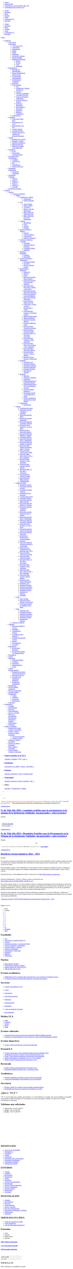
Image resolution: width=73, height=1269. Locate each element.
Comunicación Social (26, 408)
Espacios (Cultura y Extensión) (14, 744)
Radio (6, 1020)
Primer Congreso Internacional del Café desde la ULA (21, 1060)
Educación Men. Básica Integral (25, 478)
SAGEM (15, 187)
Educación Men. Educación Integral (29, 349)
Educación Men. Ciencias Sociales (29, 330)
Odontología (19, 114)
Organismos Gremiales (12, 176)
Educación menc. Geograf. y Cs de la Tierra (25, 525)
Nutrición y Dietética (30, 377)
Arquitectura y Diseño (26, 197)
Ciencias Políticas (29, 234)
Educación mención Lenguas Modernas (29, 295)
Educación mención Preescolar (26, 533)
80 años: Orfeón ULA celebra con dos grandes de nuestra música (24, 1087)
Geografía (27, 263)
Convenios (11, 702)
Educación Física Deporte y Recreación (30, 358)
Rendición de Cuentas (18, 139)
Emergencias (8, 993)
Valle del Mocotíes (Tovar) (13, 969)
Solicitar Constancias (11, 774)
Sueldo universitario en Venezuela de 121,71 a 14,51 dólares (23, 1058)
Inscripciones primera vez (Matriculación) (18, 652)
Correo (7, 2)
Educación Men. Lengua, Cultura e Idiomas (29, 353)
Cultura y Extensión (11, 726)
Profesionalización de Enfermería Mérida (30, 381)
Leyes (14, 151)
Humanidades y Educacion (24, 269)
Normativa (11, 724)
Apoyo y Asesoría (13, 713)
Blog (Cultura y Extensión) (13, 747)
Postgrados (11, 658)
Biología (26, 228)
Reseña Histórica (17, 58)
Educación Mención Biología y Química (26, 434)
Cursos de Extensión (18, 736)
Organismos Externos (14, 189)
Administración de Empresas (29, 245)
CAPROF (15, 160)
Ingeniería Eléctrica (29, 364)
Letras (25, 275)
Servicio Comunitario (14, 690)
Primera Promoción (9, 1242)
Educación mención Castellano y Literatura (26, 411)
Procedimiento (16, 643)
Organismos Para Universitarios (13, 157)
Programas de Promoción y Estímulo (12, 719)
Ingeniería (19, 110)
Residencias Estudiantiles (16, 683)
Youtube (7, 16)
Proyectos (11, 709)
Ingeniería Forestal (29, 262)
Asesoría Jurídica (13, 692)
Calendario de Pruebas (16, 632)
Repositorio (8, 1006)
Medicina (19, 112)
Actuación (27, 207)
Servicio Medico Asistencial (13, 688)
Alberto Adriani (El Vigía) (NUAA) (15, 967)
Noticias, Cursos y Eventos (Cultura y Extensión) (14, 733)
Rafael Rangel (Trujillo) (12, 964)
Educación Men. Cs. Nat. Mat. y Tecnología (30, 335)
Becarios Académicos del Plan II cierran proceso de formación (23, 1077)
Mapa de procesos (17, 144)
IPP (13, 163)
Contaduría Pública (29, 248)
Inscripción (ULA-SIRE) (12, 766)
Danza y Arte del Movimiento (29, 210)
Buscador (7, 21)
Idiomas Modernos (29, 318)
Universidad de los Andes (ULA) (15, 7)
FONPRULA (16, 165)
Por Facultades (16, 85)
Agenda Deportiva (17, 131)
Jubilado (23, 788)
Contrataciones (15, 788)
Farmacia (26, 255)
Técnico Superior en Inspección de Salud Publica (30, 399)
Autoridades (15, 47)
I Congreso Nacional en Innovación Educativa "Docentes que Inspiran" (26, 978)
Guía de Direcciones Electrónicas (15, 1225)
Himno (18, 61)
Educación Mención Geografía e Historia (26, 422)
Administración (24, 481)
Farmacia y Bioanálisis (19, 104)
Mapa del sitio (9, 4)
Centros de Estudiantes (15, 172)
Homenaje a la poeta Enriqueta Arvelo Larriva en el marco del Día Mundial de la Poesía (31, 1037)
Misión (14, 51)
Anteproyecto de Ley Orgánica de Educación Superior (18, 134)
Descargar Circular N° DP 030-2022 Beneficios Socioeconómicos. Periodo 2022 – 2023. (27, 899)
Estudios (7, 190)
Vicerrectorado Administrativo (16, 77)
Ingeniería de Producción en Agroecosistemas (25, 537)
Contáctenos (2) (9, 19)
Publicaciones (12, 723)
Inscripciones (12, 646)
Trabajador (9, 778)
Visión (14, 52)
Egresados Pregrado (9, 1246)
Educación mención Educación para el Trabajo (26, 513)
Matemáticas (27, 223)
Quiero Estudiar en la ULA (15, 756)
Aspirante (7, 759)
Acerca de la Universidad (12, 43)
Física (25, 224)
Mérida (18, 195)
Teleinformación (9, 1003)
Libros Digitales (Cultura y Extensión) (14, 751)
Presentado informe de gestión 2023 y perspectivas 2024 (21, 1069)
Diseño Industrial (29, 200)
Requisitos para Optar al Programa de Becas (18, 672)
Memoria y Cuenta (17, 141)
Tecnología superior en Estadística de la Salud (29, 394)
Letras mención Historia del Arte (28, 302)
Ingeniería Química (29, 369)
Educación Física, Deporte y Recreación (26, 601)
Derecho (26, 233)
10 (5, 927)
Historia (26, 274)
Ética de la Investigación (12, 715)
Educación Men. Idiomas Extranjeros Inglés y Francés (26, 447)
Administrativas (5, 806)
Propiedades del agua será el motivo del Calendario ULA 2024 (23, 1089)
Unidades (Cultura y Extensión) (14, 740)
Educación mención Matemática (29, 298)
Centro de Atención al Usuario (14, 1009)
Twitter (7, 10)
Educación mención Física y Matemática (26, 518)
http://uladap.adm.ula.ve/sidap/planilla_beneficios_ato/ (17, 881)
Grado (14, 667)
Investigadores (12, 707)
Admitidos (15, 629)
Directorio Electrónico (11, 996)
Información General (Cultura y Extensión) (14, 729)
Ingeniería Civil (28, 362)
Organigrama (16, 49)
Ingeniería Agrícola (25, 485)
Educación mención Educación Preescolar (30, 291)
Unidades (11, 706)
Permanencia (12, 655)
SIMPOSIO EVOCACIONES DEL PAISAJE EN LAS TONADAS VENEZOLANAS (31, 977)
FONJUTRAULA (17, 166)
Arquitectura (27, 199)
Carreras (10, 192)
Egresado (7, 788)
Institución (8, 40)
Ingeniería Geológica (30, 365)
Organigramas (16, 115)
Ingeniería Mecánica (30, 367)
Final (6, 931)
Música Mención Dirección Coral (29, 213)
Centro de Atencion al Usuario (14, 1221)
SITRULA (15, 185)
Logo (17, 64)
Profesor (8, 770)
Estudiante (9, 763)
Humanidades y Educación (20, 108)
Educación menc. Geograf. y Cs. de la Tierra (26, 426)
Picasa (6, 1025)
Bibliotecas (8, 999)
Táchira (18, 406)
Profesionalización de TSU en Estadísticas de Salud (30, 386)
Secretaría (15, 83)
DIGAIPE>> (30, 766)
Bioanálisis (27, 257)
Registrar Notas (28, 774)
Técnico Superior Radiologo (29, 390)
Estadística (27, 250)
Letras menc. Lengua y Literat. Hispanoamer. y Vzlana (30, 307)
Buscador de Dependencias (16, 70)
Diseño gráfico (28, 206)
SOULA (14, 183)
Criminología (27, 236)
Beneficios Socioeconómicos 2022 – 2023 (20, 854)
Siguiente (7, 929)
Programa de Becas (18, 675)
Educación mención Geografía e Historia (26, 521)
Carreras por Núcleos (18, 194)
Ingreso (14, 641)
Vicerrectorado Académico (16, 80)
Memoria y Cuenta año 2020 (53, 801)
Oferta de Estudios (17, 660)
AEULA (14, 180)
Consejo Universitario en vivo (14, 987)
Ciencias (18, 92)
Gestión (10, 137)
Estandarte (19, 66)
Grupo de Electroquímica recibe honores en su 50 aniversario (23, 1079)
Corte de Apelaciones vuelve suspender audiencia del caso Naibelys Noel (26, 1053)
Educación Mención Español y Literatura (26, 443)
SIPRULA (15, 182)
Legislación (11, 149)
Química (26, 226)
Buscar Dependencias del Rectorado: (18, 74)
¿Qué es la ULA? (17, 46)
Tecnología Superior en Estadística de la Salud (26, 605)
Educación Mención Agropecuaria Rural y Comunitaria (26, 544)
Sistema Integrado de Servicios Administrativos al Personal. (25, 801)
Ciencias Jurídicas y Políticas (13, 947)
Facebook (7, 12)
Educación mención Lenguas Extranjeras (26, 530)
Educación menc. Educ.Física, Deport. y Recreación (30, 287)
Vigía (17, 609)
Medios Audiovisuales (30, 316)
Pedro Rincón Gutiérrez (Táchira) (15, 965)
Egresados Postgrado (9, 1249)
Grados (10, 656)
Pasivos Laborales (23, 781)
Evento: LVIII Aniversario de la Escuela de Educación (21, 1045)
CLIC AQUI (44, 846)
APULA (14, 178)
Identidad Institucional (18, 59)
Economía (27, 243)
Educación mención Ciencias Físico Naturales (29, 282)
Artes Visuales (28, 204)
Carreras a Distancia (18, 622)
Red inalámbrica (9, 1012)
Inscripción (15, 663)
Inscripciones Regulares (16, 649)
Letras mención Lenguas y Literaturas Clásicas (30, 312)
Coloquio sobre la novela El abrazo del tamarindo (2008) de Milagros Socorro (28, 1035)
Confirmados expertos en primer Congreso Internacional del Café (24, 1054)
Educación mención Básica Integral (29, 278)
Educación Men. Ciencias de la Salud (30, 327)
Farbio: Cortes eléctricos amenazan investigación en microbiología (24, 1056)
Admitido (14, 759)
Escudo (18, 63)
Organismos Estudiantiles (12, 169)
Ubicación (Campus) (18, 56)
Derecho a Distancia (30, 238)
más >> (25, 759)
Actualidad (11, 117)
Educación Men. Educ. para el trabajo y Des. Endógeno (30, 345)
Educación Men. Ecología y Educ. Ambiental (29, 340)
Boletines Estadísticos (18, 143)
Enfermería (27, 379)
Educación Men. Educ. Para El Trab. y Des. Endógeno (26, 455)
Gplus (6, 17)
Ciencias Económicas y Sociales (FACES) (22, 94)
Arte (17, 86)
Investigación (12, 685)
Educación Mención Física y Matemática (26, 439)
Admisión (11, 624)
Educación (27, 272)
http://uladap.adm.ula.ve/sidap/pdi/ (49, 874)
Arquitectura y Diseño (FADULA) (22, 89)
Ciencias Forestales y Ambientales (22, 97)
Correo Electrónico (10, 1223)
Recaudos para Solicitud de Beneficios (16, 678)
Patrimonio (15, 54)
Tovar (17, 597)
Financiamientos (17, 665)
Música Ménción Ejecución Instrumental (29, 217)
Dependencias (12, 68)
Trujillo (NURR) (21, 483)
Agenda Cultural (17, 129)
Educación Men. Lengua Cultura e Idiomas (25, 466)
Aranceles (15, 645)
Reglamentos (12, 694)
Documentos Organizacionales (17, 153)
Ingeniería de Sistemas (27, 371)
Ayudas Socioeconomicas (13, 669)
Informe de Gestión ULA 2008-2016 (18, 147)
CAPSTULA (16, 161)
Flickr (6, 14)
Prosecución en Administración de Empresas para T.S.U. (26, 549)
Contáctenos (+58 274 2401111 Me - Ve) (17, 6)
